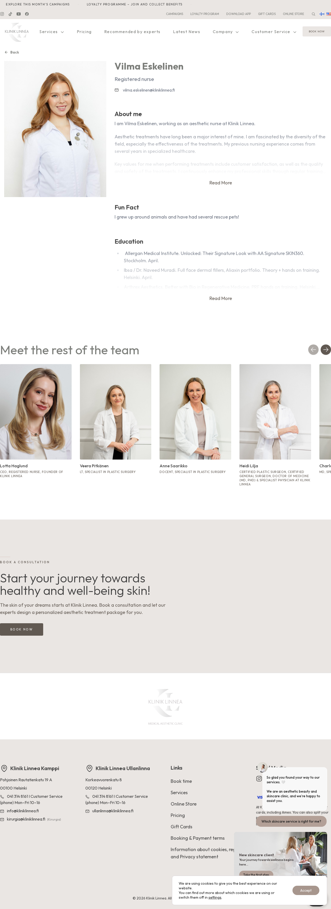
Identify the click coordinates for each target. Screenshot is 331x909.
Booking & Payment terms (198, 838)
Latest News (186, 31)
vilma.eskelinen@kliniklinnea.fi (149, 90)
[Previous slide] (313, 349)
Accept (306, 890)
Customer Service (271, 31)
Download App (238, 14)
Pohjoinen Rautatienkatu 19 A (26, 779)
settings (214, 897)
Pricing (84, 31)
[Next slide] (326, 349)
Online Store (293, 14)
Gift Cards (267, 14)
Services (49, 31)
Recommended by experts (132, 31)
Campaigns (174, 14)
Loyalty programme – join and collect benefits (128, 4)
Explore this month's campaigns (225, 4)
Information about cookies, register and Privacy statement (208, 853)
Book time (181, 781)
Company (223, 31)
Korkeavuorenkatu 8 (103, 779)
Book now (317, 31)
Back (14, 52)
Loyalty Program (204, 14)
